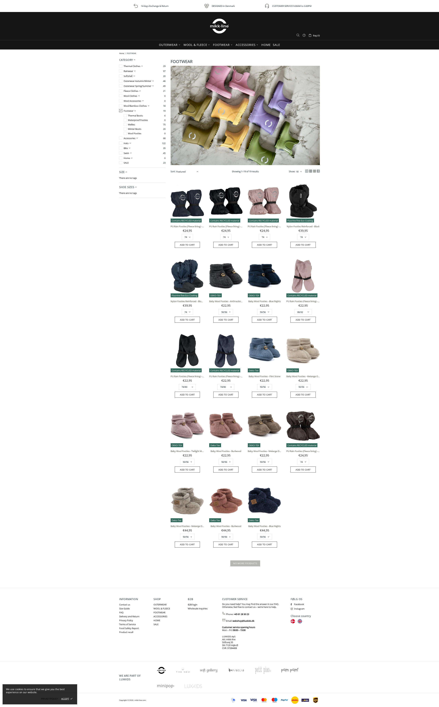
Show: (292, 171)
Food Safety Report (129, 628)
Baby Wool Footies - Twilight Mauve (187, 451)
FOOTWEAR (159, 612)
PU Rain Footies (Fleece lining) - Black (226, 226)
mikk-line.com (219, 26)
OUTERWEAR (160, 604)
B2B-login (192, 604)
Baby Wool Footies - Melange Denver (264, 451)
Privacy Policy (126, 620)
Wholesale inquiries (197, 608)
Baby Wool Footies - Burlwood (226, 451)
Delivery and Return (129, 616)
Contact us (124, 604)
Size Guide (124, 608)
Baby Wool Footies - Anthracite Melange (226, 301)
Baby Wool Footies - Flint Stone (264, 376)
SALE (155, 624)
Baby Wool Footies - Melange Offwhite (303, 376)
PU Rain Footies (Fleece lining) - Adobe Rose (264, 226)
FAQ (121, 612)
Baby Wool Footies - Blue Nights (264, 301)
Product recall (126, 632)
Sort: (173, 171)
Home (121, 53)
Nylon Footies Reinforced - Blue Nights (187, 301)
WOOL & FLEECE (161, 608)
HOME (156, 620)
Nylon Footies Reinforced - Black (303, 226)
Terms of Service (127, 624)
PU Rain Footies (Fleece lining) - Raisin (303, 451)
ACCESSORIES (160, 616)
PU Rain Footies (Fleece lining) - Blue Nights (187, 226)
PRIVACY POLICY (49, 698)
